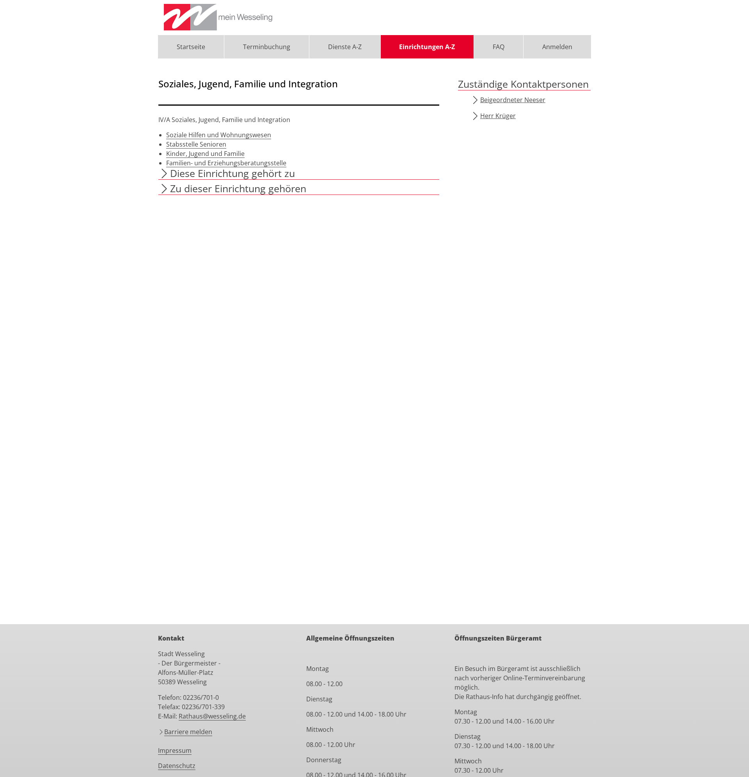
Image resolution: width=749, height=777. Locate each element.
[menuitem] (191, 46)
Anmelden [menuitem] (557, 46)
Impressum (175, 750)
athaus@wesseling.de (214, 716)
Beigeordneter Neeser (512, 100)
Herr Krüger (498, 116)
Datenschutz (176, 765)
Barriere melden (188, 731)
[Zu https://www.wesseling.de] (219, 17)
